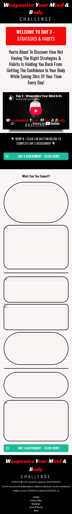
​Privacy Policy (36, 500)
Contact (36, 496)
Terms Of (32, 507)
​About (36, 510)
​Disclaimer (36, 503)
